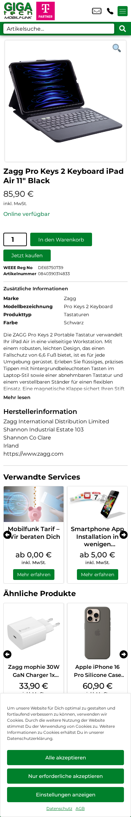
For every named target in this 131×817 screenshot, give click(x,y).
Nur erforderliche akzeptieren (65, 776)
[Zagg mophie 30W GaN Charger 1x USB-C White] (33, 633)
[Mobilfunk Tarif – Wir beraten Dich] (33, 504)
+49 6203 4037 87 (110, 11)
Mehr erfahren (33, 574)
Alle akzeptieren (65, 757)
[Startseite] (18, 11)
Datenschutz (59, 808)
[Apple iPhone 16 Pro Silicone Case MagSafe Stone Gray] (97, 633)
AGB (80, 808)
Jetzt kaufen (27, 255)
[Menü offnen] (123, 11)
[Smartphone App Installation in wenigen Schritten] (97, 504)
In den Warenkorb (61, 239)
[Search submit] (123, 29)
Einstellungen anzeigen (65, 794)
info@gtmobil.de (97, 11)
